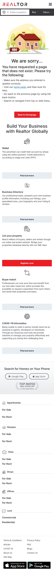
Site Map (7, 557)
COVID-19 (8, 548)
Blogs (29, 548)
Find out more (27, 175)
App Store (40, 376)
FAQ (29, 544)
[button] (47, 12)
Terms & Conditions (12, 540)
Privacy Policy (33, 540)
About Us (7, 553)
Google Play (17, 376)
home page (20, 87)
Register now (27, 263)
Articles (6, 544)
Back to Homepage (27, 114)
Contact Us (32, 553)
